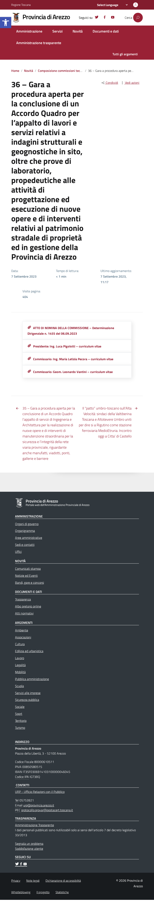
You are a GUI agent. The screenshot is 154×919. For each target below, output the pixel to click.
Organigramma (25, 530)
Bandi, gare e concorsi (29, 582)
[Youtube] (113, 18)
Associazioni (23, 637)
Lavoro (19, 658)
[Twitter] (97, 18)
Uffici (18, 551)
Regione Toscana (21, 5)
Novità (78, 31)
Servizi (57, 31)
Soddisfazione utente (29, 848)
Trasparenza (23, 599)
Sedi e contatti (24, 544)
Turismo (20, 727)
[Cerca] (138, 17)
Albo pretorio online (28, 606)
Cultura (20, 644)
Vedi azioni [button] (131, 82)
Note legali (33, 880)
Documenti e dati (106, 31)
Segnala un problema (29, 843)
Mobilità (20, 672)
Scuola (19, 686)
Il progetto (43, 892)
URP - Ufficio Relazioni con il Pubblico (40, 791)
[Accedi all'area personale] (135, 5)
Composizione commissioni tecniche (62, 70)
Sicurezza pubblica (27, 699)
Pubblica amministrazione (32, 679)
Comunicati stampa (28, 568)
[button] (5, 22)
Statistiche (62, 892)
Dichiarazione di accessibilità (63, 880)
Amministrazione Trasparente (34, 825)
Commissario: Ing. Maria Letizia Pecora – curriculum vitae (73, 359)
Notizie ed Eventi (26, 575)
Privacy (15, 880)
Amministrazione (29, 31)
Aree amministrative (28, 537)
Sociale (19, 706)
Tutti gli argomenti (125, 54)
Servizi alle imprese (28, 692)
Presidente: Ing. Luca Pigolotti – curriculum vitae (67, 346)
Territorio (20, 720)
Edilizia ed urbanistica (29, 651)
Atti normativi (24, 613)
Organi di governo (26, 523)
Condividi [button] (111, 82)
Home (15, 70)
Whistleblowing (20, 892)
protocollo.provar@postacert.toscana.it (47, 810)
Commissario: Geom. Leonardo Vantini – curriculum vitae (73, 371)
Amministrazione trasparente (38, 43)
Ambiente (21, 630)
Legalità (20, 665)
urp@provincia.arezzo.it (38, 805)
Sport (18, 713)
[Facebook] (105, 18)
